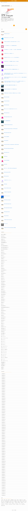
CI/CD (3, 252)
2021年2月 (3, 422)
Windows (3, 328)
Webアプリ (4, 326)
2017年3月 (3, 495)
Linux (3, 279)
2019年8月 (3, 448)
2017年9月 (3, 485)
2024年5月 (3, 388)
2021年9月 (3, 412)
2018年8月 (3, 467)
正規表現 (3, 365)
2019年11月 (3, 443)
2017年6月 (3, 490)
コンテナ (3, 344)
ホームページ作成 (5, 357)
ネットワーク (4, 352)
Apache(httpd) (4, 237)
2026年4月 (3, 380)
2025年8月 (3, 386)
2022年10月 (4, 401)
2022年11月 (3, 399)
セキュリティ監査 (4, 349)
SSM (3, 315)
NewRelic (3, 286)
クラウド (3, 341)
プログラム (17, 504)
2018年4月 (3, 474)
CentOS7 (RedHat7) (5, 247)
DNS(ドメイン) (4, 260)
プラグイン (14, 504)
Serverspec (4, 305)
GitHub (3, 268)
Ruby (3, 302)
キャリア (3, 339)
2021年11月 (3, 409)
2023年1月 (3, 396)
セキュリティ (13, 503)
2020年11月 (4, 427)
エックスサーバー (6, 503)
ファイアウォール (10, 504)
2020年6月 (3, 433)
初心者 (2, 505)
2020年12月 (4, 425)
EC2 (3, 263)
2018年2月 (3, 477)
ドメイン (20, 503)
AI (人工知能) (4, 234)
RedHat (3, 299)
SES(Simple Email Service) (6, 307)
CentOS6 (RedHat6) (5, 245)
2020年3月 (3, 438)
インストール (2, 503)
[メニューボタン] (1, 1)
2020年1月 (3, 440)
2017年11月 (4, 482)
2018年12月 (4, 461)
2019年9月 (3, 446)
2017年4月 (3, 493)
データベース (16, 503)
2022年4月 (3, 404)
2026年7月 (3, 375)
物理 (3, 367)
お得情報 (3, 333)
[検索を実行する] (26, 29)
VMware (3, 320)
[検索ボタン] (27, 1)
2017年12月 (4, 480)
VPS (3, 323)
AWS (3, 239)
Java (3, 276)
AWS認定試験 (4, 242)
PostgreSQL (4, 292)
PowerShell (4, 294)
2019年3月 (3, 456)
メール (20, 504)
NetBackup (4, 284)
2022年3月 (3, 406)
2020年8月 (3, 430)
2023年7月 (3, 393)
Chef (3, 250)
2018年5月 (3, 472)
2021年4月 (3, 420)
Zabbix (3, 331)
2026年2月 (3, 383)
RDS (3, 297)
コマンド (10, 503)
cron (3, 255)
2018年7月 (3, 469)
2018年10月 (4, 464)
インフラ (3, 336)
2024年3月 (3, 391)
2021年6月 (3, 417)
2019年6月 (3, 451)
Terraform (3, 318)
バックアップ (4, 354)
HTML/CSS (4, 273)
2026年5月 (3, 378)
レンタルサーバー (5, 360)
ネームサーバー (3, 504)
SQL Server (4, 310)
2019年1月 (3, 459)
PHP (3, 289)
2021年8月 (3, 414)
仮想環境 (3, 362)
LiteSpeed (3, 281)
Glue (3, 271)
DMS (3, 258)
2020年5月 (3, 435)
